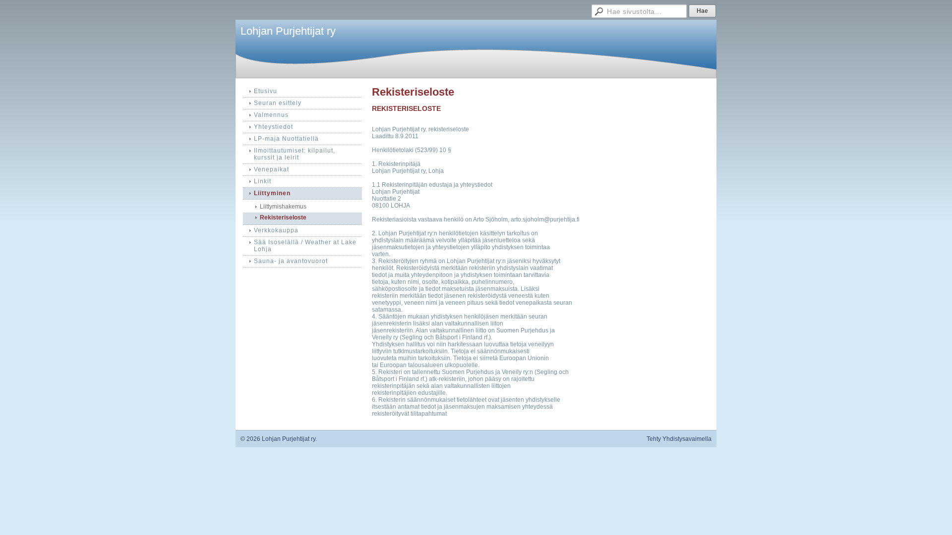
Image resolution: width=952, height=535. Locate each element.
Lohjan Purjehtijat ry (288, 31)
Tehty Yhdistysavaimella (679, 438)
